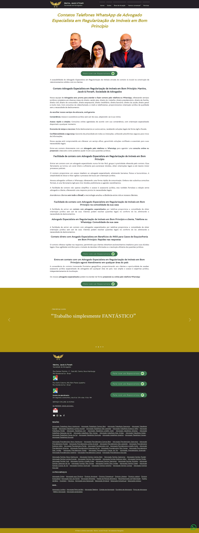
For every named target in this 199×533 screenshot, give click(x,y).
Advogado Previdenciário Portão (75, 446)
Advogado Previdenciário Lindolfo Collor (124, 446)
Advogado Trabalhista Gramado (90, 435)
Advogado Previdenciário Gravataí (114, 453)
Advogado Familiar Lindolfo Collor (82, 461)
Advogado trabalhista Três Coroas (86, 433)
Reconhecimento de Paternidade (129, 479)
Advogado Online (58, 476)
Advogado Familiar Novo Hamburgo (65, 457)
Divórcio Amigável (91, 476)
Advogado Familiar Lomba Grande (64, 459)
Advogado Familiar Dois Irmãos (107, 463)
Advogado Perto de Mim (75, 490)
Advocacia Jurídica (58, 490)
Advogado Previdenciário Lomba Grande (83, 444)
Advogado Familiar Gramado (80, 466)
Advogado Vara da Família (70, 479)
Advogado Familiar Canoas (122, 466)
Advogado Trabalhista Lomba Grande (72, 429)
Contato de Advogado (106, 490)
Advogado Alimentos (88, 479)
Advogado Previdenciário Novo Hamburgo (67, 442)
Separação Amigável (102, 481)
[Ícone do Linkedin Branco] (60, 415)
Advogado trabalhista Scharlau (127, 431)
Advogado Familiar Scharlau (128, 461)
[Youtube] (54, 415)
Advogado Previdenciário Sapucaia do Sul (85, 448)
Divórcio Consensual (106, 476)
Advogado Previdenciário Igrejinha (64, 453)
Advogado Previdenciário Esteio (74, 450)
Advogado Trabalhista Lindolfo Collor (101, 431)
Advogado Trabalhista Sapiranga (119, 426)
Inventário (63, 481)
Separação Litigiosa (134, 481)
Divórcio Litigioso (121, 476)
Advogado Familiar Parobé (136, 457)
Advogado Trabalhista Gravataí (62, 437)
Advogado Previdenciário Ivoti (98, 446)
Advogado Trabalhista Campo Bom (93, 426)
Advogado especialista (75, 492)
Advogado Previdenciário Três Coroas (114, 448)
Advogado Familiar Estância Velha (114, 459)
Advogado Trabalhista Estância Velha (125, 429)
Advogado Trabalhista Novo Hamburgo (66, 426)
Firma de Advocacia (140, 490)
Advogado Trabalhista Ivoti (76, 431)
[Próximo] (190, 320)
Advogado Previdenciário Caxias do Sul (103, 450)
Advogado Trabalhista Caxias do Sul (64, 435)
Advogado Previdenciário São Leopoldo (114, 444)
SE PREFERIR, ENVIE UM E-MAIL (63, 406)
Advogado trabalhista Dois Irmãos (112, 433)
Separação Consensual (118, 481)
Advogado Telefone (91, 490)
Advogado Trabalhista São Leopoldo (98, 429)
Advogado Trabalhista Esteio (136, 433)
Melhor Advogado (59, 492)
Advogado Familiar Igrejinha (101, 466)
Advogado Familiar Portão (137, 459)
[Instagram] (57, 415)
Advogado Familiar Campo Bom (91, 457)
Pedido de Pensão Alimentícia (107, 479)
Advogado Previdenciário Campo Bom (97, 442)
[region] (189, 523)
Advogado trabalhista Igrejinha (113, 435)
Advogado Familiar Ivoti (60, 461)
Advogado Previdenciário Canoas (89, 453)
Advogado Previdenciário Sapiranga (125, 442)
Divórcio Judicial (134, 476)
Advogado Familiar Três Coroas (83, 463)
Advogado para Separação (84, 481)
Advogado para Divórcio (74, 476)
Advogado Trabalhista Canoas (135, 435)
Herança (71, 481)
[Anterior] (9, 320)
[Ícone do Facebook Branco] (64, 415)
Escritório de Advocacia (124, 490)
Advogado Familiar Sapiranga (114, 457)
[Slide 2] (98, 346)
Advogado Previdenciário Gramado (132, 450)
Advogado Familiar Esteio (129, 463)
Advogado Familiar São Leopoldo (89, 459)
